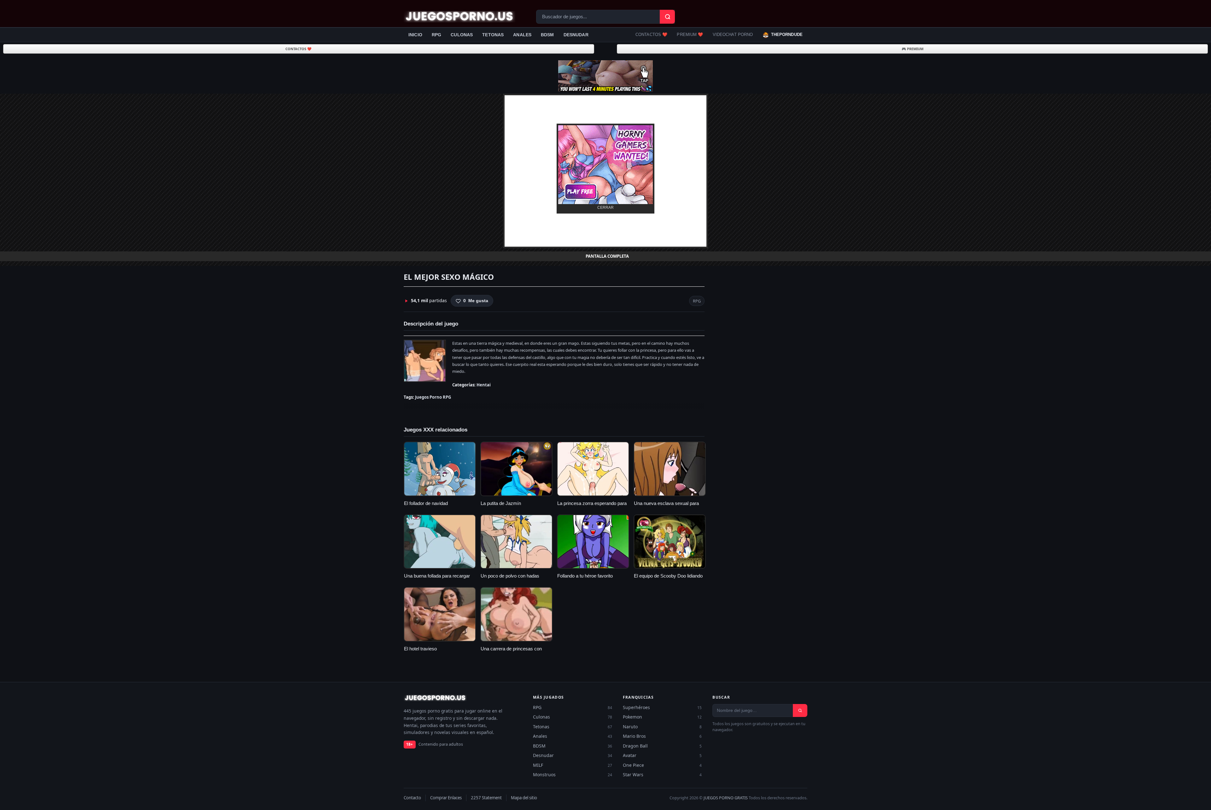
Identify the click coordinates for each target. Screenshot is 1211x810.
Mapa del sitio (524, 798)
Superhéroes (662, 707)
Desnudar (576, 34)
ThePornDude (787, 34)
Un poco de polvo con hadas (510, 575)
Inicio (415, 34)
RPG (436, 34)
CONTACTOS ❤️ (651, 34)
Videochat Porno (733, 34)
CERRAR (605, 207)
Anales (522, 34)
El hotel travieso (420, 648)
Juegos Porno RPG (433, 397)
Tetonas (493, 34)
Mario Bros (662, 736)
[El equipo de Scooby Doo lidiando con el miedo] (669, 541)
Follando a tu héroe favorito (585, 575)
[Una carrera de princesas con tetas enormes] (516, 614)
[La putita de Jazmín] (516, 469)
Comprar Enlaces (446, 798)
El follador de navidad (426, 503)
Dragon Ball (662, 746)
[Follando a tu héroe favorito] (593, 541)
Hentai (484, 385)
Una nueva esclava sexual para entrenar (666, 506)
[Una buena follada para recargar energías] (439, 541)
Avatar (662, 755)
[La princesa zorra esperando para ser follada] (593, 469)
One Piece (662, 765)
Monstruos (572, 775)
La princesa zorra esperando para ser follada (592, 506)
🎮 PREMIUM (912, 48)
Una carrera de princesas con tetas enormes (511, 652)
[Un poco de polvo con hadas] (516, 541)
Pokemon (662, 717)
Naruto (662, 727)
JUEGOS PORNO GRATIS (726, 798)
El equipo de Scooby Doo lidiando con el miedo (668, 579)
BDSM (547, 34)
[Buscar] (800, 710)
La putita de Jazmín (501, 503)
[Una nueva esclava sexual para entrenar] (669, 469)
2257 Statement (486, 798)
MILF (572, 765)
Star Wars (662, 775)
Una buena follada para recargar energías (437, 579)
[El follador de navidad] (439, 469)
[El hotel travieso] (439, 614)
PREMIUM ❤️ (690, 34)
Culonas (462, 34)
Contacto (412, 798)
